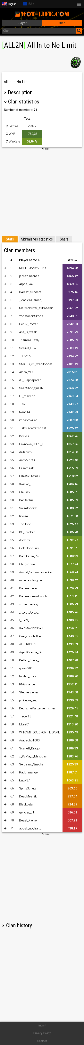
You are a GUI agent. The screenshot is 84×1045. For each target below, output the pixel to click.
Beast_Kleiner (28, 820)
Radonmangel (28, 772)
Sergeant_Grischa (31, 764)
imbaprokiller (28, 420)
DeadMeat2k (28, 796)
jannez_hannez (29, 276)
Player (22, 23)
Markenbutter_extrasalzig (36, 308)
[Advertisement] (42, 192)
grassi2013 (26, 668)
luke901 (24, 724)
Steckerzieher (28, 692)
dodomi (24, 540)
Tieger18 (25, 716)
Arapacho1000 (29, 740)
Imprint (42, 1025)
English (12, 4)
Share (64, 239)
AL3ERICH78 (28, 644)
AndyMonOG (27, 460)
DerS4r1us (26, 500)
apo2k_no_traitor (30, 828)
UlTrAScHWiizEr (29, 476)
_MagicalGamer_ (30, 300)
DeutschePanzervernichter (37, 708)
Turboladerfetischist (32, 428)
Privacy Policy (42, 1033)
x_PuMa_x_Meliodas (33, 756)
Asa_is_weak (28, 332)
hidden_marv (28, 676)
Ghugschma (27, 564)
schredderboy (28, 604)
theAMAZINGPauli (31, 628)
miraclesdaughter (31, 580)
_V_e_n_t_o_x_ (28, 612)
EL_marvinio (27, 396)
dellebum (25, 452)
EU (30, 4)
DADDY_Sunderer (30, 292)
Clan (62, 23)
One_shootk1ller (30, 636)
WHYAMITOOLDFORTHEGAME (39, 732)
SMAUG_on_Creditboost (35, 364)
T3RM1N (25, 356)
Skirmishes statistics (37, 239)
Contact (42, 1041)
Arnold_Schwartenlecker (35, 572)
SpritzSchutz (27, 788)
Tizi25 (23, 404)
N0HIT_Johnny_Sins (32, 268)
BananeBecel (28, 588)
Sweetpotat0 (28, 508)
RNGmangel (27, 684)
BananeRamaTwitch (33, 596)
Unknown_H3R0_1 (31, 444)
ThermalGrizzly (29, 340)
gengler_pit (26, 812)
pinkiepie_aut (28, 700)
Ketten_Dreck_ (29, 660)
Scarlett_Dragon (30, 748)
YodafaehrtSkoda (31, 316)
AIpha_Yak (26, 284)
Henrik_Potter (28, 324)
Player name (28, 260)
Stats (10, 239)
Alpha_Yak (26, 372)
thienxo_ (24, 484)
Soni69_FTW (27, 348)
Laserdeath (27, 468)
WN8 (71, 260)
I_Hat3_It (25, 620)
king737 (24, 780)
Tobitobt (25, 524)
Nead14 (24, 412)
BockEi (24, 436)
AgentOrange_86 (30, 652)
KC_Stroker (27, 532)
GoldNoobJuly (29, 548)
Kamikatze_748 (29, 556)
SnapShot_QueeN (31, 388)
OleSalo (24, 492)
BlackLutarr (27, 804)
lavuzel (24, 516)
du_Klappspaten (30, 380)
